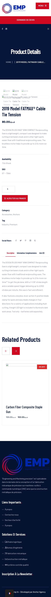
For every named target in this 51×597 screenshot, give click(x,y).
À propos (8, 509)
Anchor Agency (39, 592)
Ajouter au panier (16, 198)
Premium (13, 225)
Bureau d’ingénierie (14, 548)
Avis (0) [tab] (41, 253)
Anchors (16, 215)
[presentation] (6, 351)
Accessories (7, 215)
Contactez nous (12, 515)
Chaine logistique (14, 542)
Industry (5, 225)
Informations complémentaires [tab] (27, 253)
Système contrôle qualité (18, 565)
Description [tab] (10, 253)
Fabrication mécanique (16, 553)
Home (8, 62)
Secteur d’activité (12, 520)
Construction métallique (17, 559)
